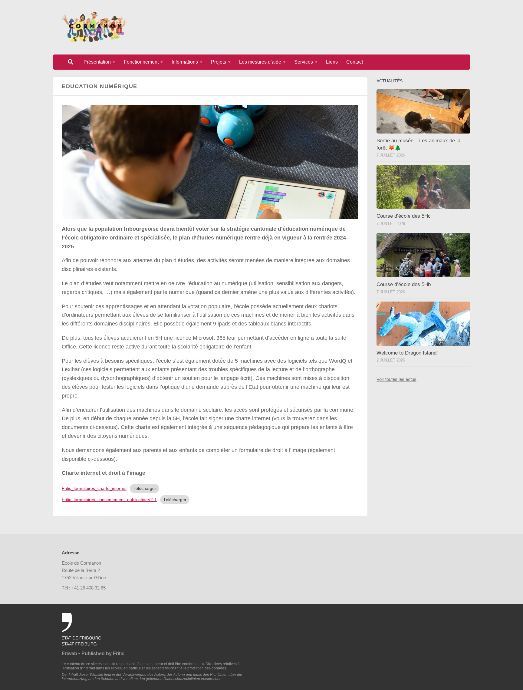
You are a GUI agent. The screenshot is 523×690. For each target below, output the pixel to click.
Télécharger (144, 488)
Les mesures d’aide (260, 61)
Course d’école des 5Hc (404, 216)
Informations (185, 61)
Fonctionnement (141, 61)
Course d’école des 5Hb (404, 284)
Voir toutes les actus (396, 379)
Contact (354, 61)
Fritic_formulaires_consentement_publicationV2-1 (109, 499)
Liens (332, 61)
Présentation (97, 61)
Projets (218, 61)
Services (303, 61)
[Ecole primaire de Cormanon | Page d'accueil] (95, 27)
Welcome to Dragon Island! (407, 353)
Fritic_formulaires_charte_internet (94, 488)
